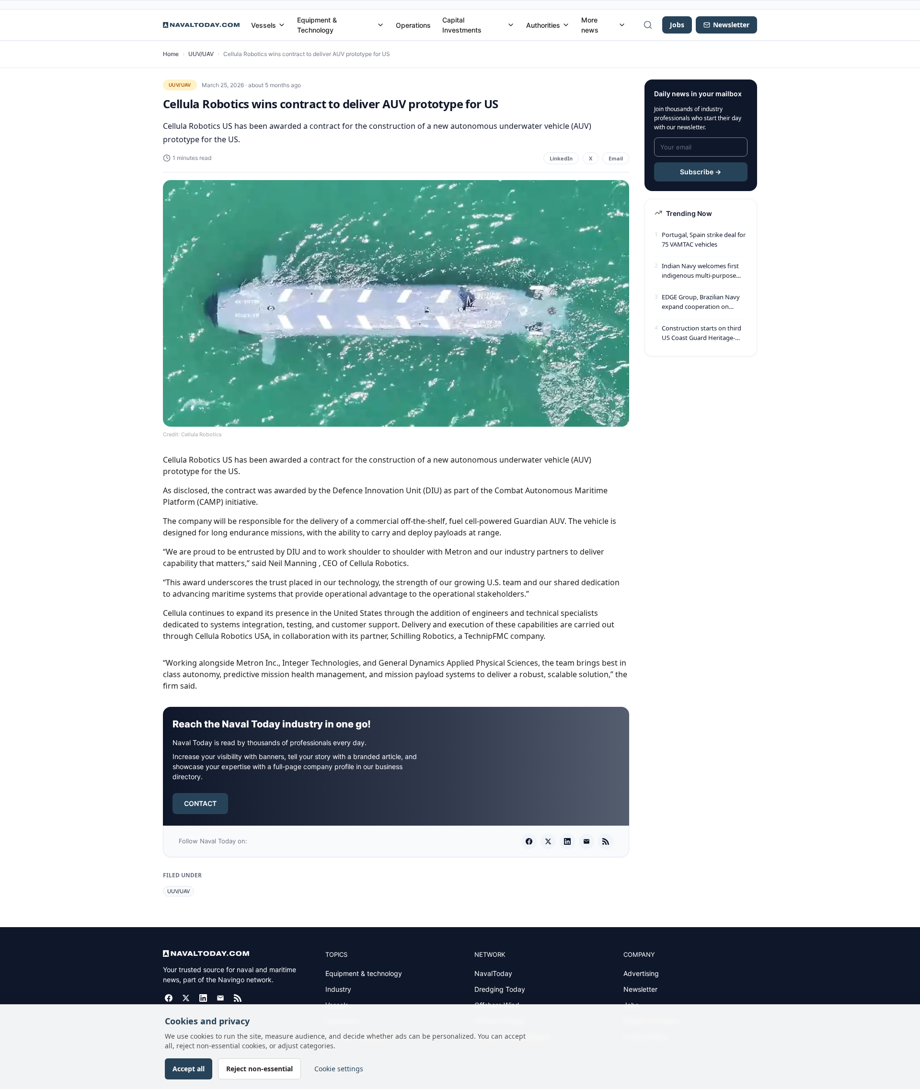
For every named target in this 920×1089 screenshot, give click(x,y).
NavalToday (493, 973)
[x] (548, 841)
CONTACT (200, 803)
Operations (413, 25)
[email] (586, 841)
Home (171, 53)
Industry (338, 989)
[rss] (605, 841)
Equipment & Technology (317, 25)
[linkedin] (567, 841)
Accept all (188, 1068)
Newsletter (640, 989)
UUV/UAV (201, 53)
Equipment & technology (363, 973)
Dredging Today (499, 989)
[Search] (647, 25)
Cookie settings (338, 1068)
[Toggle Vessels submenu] (282, 25)
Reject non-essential (259, 1068)
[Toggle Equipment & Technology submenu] (380, 25)
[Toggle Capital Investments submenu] (511, 25)
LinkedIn (561, 158)
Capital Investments (462, 25)
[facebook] (529, 841)
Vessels (263, 25)
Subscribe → (700, 172)
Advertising (641, 973)
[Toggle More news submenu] (622, 25)
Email (616, 158)
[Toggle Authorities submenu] (566, 25)
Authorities (543, 25)
